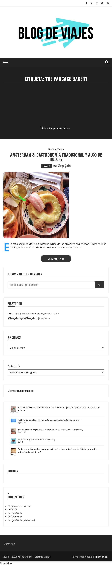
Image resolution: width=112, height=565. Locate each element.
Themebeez (102, 556)
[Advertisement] (56, 104)
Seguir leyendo (56, 258)
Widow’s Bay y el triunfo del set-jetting (36, 439)
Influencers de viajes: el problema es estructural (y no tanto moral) (50, 429)
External (13, 509)
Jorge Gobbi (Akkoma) (21, 520)
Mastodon (9, 544)
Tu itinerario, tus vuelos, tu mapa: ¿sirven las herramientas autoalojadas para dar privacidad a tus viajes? (57, 450)
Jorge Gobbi (64, 165)
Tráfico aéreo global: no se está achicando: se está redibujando (49, 420)
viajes (60, 149)
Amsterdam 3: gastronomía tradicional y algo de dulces (56, 157)
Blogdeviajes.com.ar (19, 506)
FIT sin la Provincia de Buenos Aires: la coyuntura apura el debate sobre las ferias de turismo (59, 409)
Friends (13, 471)
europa (52, 149)
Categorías (14, 366)
